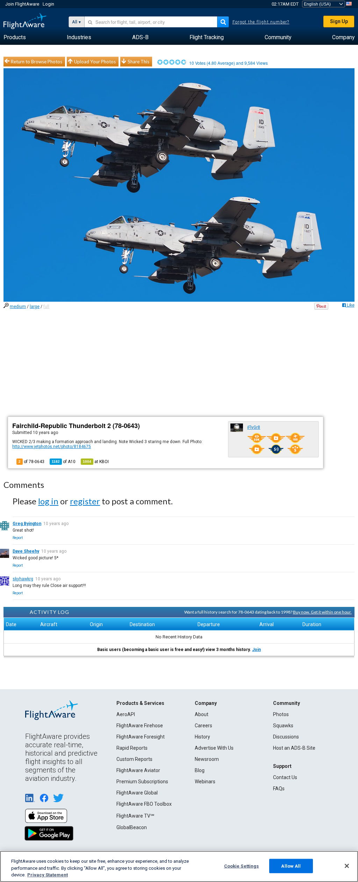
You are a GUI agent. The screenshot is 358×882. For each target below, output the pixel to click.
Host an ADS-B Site (294, 748)
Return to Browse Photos (36, 61)
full (46, 306)
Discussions (286, 737)
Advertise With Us (214, 748)
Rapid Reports (132, 748)
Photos (281, 714)
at (96, 461)
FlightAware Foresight (140, 737)
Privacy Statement (47, 874)
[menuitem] (15, 37)
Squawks (283, 725)
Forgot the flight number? (260, 22)
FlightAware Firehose (139, 725)
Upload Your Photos (95, 61)
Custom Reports (134, 759)
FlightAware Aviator (138, 770)
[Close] (347, 866)
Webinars (205, 781)
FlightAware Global (137, 793)
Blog (200, 770)
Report (18, 538)
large (35, 306)
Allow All (291, 865)
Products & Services (140, 703)
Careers (203, 725)
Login (48, 4)
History (202, 737)
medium (18, 306)
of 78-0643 (31, 461)
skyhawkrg (23, 578)
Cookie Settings (241, 865)
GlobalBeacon (131, 827)
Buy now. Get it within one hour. (322, 612)
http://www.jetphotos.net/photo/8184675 (51, 446)
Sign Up (339, 21)
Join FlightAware (22, 4)
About (201, 714)
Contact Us (285, 777)
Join (256, 649)
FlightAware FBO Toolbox (144, 804)
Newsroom (207, 759)
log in (48, 501)
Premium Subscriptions (142, 781)
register (85, 501)
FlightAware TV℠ (135, 816)
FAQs (279, 788)
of (64, 461)
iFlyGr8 (253, 427)
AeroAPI (125, 714)
